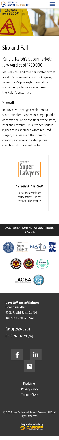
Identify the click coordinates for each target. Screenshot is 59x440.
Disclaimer (29, 383)
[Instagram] (29, 366)
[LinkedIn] (36, 354)
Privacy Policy (29, 389)
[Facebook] (17, 354)
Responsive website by (31, 424)
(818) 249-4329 (16, 335)
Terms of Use (29, 395)
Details (31, 232)
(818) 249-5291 (18, 329)
